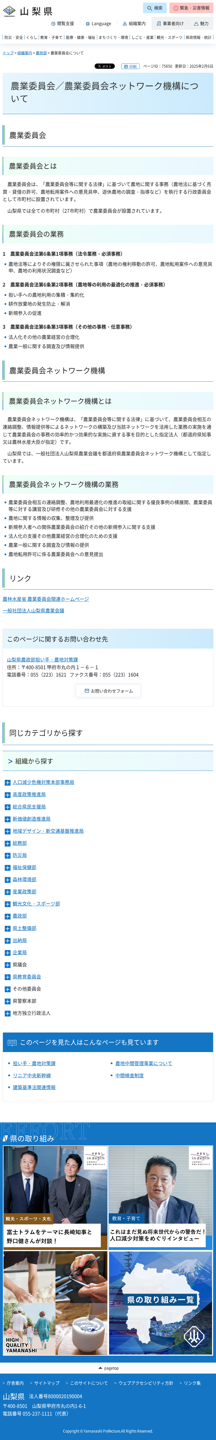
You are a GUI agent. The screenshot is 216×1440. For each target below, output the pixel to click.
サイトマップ (47, 1383)
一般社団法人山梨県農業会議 (33, 610)
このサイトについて (89, 1383)
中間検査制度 (129, 1075)
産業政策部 (24, 891)
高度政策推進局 (29, 794)
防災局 (20, 855)
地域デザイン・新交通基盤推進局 (48, 831)
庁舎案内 (15, 1383)
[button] (191, 8)
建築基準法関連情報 (34, 1087)
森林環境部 (24, 879)
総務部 (20, 843)
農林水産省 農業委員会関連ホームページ (46, 598)
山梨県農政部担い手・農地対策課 (42, 659)
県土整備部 (24, 928)
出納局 (20, 940)
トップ (8, 52)
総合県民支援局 (29, 806)
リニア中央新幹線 (32, 1075)
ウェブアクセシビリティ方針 (146, 1383)
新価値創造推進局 (32, 818)
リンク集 (192, 1383)
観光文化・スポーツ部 (36, 903)
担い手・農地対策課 (34, 1063)
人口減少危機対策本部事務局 (43, 782)
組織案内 (24, 52)
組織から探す (34, 761)
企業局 (20, 952)
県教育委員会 (27, 976)
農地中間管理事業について (143, 1063)
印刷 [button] (133, 66)
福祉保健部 (24, 867)
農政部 (41, 52)
